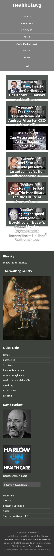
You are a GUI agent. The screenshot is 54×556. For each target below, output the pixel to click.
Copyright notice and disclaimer (34, 539)
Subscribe (8, 495)
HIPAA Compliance (13, 375)
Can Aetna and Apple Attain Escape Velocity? (27, 141)
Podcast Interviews (13, 370)
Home (6, 355)
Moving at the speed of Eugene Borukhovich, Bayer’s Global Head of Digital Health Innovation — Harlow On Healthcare (27, 227)
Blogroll (7, 395)
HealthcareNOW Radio (15, 476)
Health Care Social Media (16, 380)
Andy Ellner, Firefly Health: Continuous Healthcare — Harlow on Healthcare (27, 92)
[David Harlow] (17, 437)
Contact (7, 500)
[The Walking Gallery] (27, 339)
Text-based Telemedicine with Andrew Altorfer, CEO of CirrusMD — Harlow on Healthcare (27, 120)
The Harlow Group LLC (15, 516)
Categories (9, 360)
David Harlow (35, 546)
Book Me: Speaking (13, 505)
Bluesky (22, 262)
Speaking (8, 385)
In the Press (9, 390)
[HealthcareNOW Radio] (17, 472)
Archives (7, 365)
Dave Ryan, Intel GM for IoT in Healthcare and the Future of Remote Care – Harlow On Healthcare (27, 199)
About (6, 511)
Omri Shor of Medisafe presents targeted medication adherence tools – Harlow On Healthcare (27, 174)
